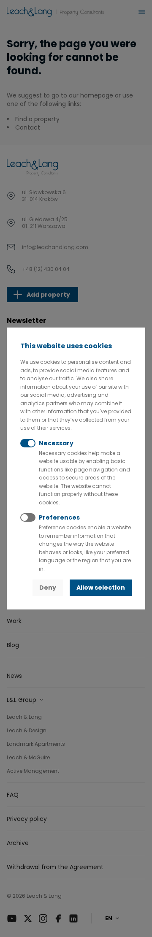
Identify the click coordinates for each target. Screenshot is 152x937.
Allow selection (100, 587)
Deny (47, 587)
